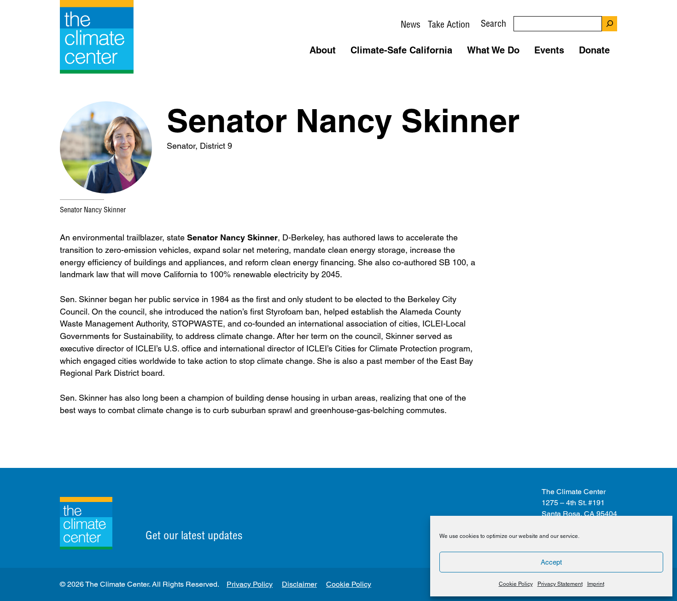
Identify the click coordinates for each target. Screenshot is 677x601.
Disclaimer (299, 584)
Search (493, 23)
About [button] (322, 50)
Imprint (595, 584)
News (410, 24)
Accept (551, 562)
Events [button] (549, 50)
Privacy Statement (560, 584)
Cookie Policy (516, 584)
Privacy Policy (250, 584)
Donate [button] (594, 50)
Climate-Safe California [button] (401, 50)
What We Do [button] (493, 50)
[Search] (609, 23)
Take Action (449, 24)
